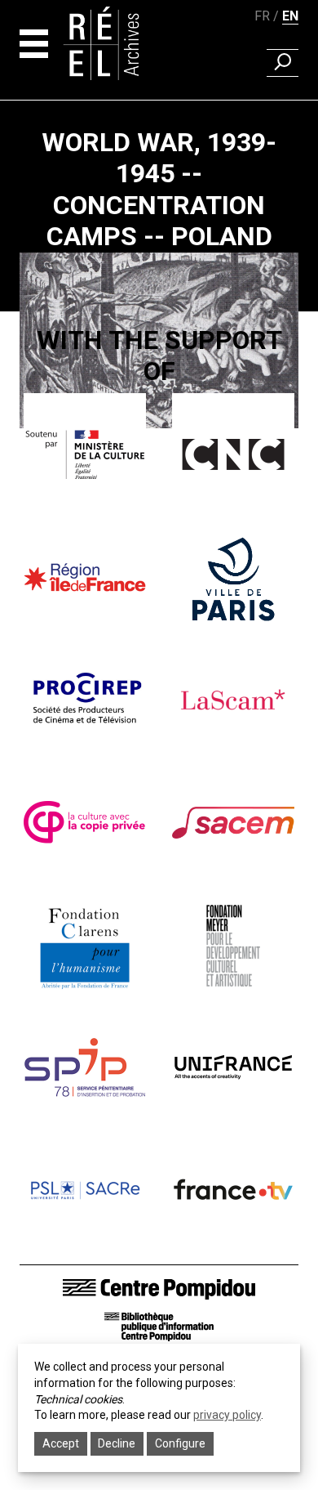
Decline (116, 1443)
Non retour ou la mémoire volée (159, 484)
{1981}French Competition (159, 447)
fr (262, 16)
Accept (60, 1443)
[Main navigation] (34, 43)
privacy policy (227, 1414)
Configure (180, 1443)
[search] (282, 63)
